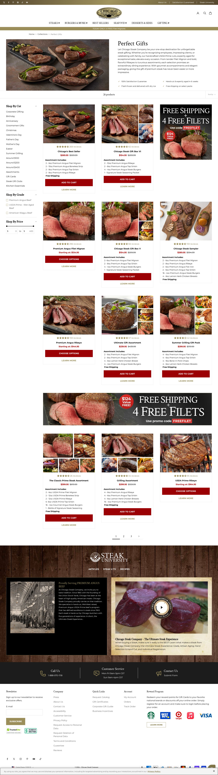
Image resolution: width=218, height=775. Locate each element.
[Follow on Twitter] (14, 759)
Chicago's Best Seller (69, 151)
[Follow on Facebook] (7, 759)
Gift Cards (11, 176)
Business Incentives (103, 711)
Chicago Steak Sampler (186, 248)
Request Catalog (101, 697)
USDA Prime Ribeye (186, 480)
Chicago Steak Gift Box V (127, 248)
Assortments (12, 172)
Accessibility (59, 711)
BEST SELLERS (101, 23)
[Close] (214, 771)
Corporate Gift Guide (103, 706)
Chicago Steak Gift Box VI (127, 151)
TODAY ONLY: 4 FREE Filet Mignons (109, 28)
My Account (130, 697)
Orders (127, 702)
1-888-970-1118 (55, 675)
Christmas (11, 130)
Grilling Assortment (127, 480)
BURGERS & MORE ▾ (76, 23)
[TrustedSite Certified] (13, 731)
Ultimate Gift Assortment (127, 342)
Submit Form (171, 675)
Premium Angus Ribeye (69, 342)
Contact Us (171, 671)
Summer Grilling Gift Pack (186, 342)
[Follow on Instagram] (20, 759)
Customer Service (62, 715)
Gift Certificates (100, 702)
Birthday (10, 116)
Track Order (130, 706)
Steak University (207, 2)
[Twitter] (4, 2)
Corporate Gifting (15, 111)
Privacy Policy (60, 720)
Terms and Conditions (64, 741)
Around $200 (12, 162)
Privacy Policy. (154, 771)
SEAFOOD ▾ (120, 23)
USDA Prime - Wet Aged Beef (21, 206)
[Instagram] (18, 2)
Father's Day (12, 139)
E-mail (9, 706)
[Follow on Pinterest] (27, 759)
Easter (9, 149)
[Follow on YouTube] (34, 759)
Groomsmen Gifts (15, 125)
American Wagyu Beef (20, 213)
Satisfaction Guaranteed (183, 2)
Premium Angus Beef (20, 200)
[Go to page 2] (139, 536)
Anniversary (12, 121)
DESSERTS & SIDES (142, 23)
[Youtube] (27, 2)
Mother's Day (12, 144)
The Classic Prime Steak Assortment (68, 480)
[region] (109, 771)
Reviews (57, 750)
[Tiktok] (22, 2)
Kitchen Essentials (15, 186)
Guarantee (58, 745)
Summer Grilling (14, 153)
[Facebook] (9, 2)
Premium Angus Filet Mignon (69, 248)
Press (56, 697)
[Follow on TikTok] (40, 759)
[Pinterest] (13, 2)
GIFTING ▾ (163, 23)
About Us (162, 2)
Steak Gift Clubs (14, 181)
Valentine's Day (14, 135)
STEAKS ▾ (54, 23)
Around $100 (12, 158)
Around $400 (13, 167)
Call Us (55, 671)
